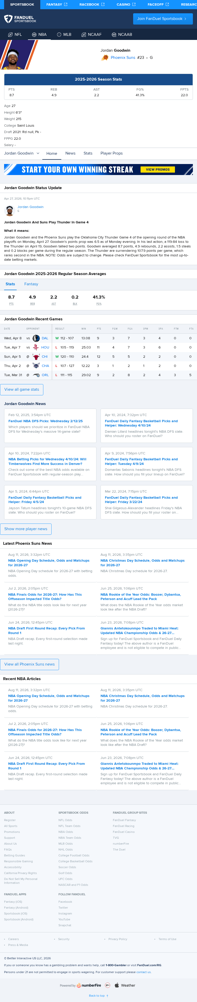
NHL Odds (65, 849)
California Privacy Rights (20, 873)
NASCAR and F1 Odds (73, 885)
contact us (143, 972)
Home (51, 154)
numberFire (121, 843)
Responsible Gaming (18, 861)
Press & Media (18, 945)
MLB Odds (65, 843)
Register (10, 820)
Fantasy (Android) (16, 907)
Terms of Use (167, 939)
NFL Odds (65, 820)
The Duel (119, 849)
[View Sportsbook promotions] (98, 169)
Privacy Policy (118, 939)
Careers (13, 939)
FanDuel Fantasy (124, 820)
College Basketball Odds (75, 861)
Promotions (12, 832)
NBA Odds (65, 832)
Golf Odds (65, 873)
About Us (10, 843)
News (70, 153)
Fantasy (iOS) (13, 901)
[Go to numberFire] (80, 985)
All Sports (10, 826)
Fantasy (31, 284)
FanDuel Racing (123, 826)
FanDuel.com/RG (149, 965)
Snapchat (64, 925)
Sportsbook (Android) (18, 919)
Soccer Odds (67, 867)
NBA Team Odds (69, 838)
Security (64, 939)
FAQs (8, 849)
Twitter (63, 907)
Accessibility (13, 867)
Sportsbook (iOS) (15, 913)
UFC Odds (65, 879)
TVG (116, 838)
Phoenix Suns (123, 58)
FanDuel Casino (124, 832)
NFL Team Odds (69, 826)
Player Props (112, 153)
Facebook (65, 901)
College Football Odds (74, 855)
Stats (88, 153)
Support (9, 838)
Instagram (65, 913)
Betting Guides (14, 855)
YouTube (64, 919)
